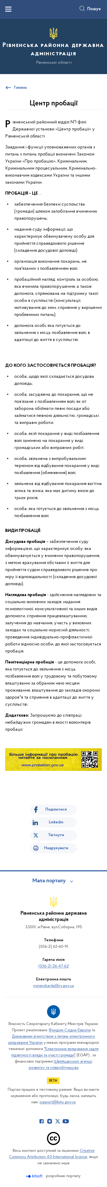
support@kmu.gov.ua (57, 1102)
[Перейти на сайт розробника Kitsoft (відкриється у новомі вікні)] (34, 1176)
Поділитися (56, 809)
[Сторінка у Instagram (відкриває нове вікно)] (49, 1121)
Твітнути (56, 835)
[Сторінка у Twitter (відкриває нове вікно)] (58, 1121)
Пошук (94, 9)
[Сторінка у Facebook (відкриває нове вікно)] (41, 1121)
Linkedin (56, 822)
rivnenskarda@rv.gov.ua (53, 986)
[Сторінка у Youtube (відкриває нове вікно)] (66, 1121)
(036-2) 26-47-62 (53, 966)
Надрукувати (56, 848)
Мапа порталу (49, 881)
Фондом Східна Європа (70, 1030)
